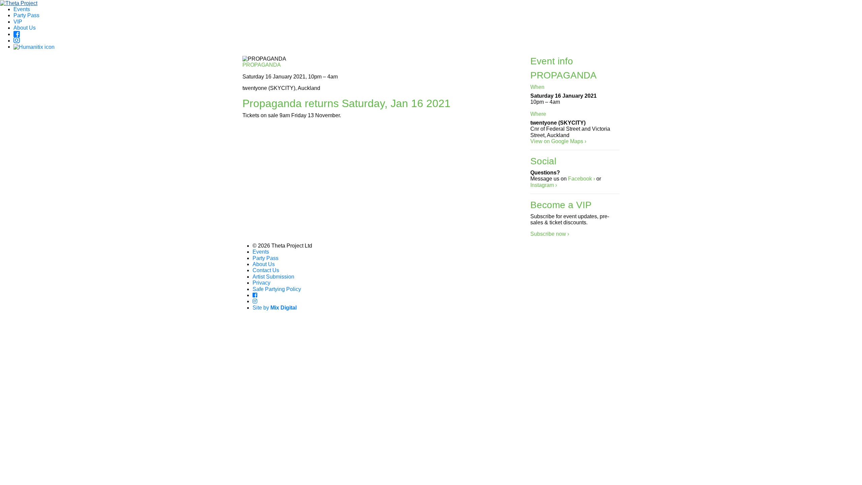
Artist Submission (273, 277)
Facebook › (581, 179)
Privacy (261, 283)
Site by (275, 308)
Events (21, 9)
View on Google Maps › (558, 141)
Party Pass (26, 15)
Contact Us (266, 270)
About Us (24, 28)
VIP (17, 22)
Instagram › (543, 185)
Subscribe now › (549, 234)
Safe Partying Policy (277, 289)
